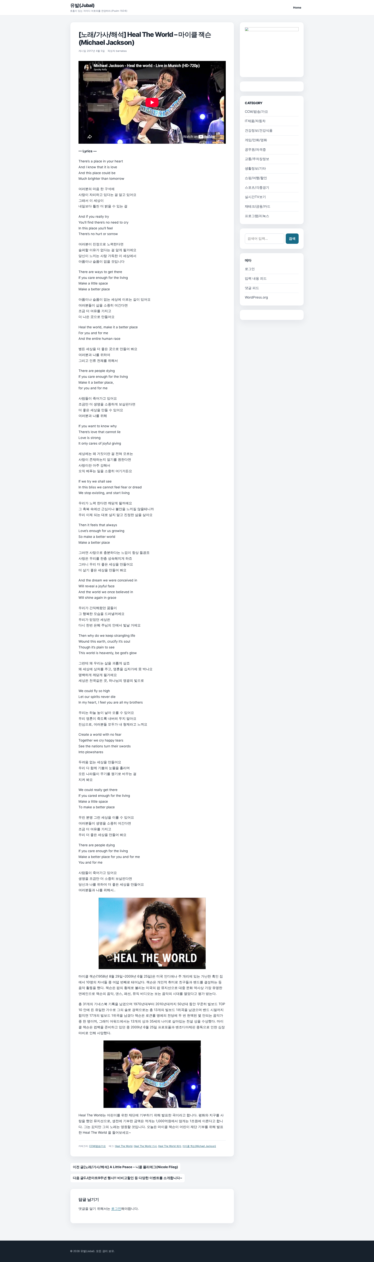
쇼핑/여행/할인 (256, 178)
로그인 (116, 1209)
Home (297, 7)
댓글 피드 (252, 288)
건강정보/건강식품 (259, 130)
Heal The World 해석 (169, 1146)
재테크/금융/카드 (257, 206)
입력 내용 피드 (256, 278)
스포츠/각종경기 (257, 187)
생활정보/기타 (255, 168)
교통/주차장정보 (257, 159)
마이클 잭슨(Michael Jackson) (199, 1146)
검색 (292, 238)
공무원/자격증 (255, 149)
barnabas (121, 50)
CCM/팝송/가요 (97, 1146)
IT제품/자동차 (255, 121)
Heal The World (123, 1146)
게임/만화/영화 (256, 140)
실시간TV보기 (255, 197)
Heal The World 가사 (145, 1146)
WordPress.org (256, 297)
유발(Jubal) (82, 5)
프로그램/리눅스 (257, 216)
